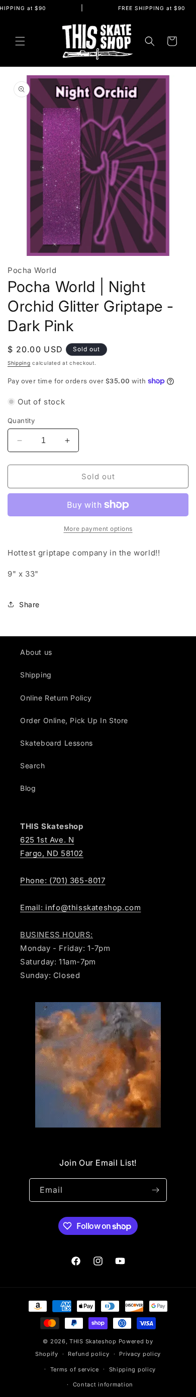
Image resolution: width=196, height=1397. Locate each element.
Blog (28, 788)
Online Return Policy (56, 697)
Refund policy (88, 1353)
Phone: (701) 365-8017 (63, 880)
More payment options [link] (98, 528)
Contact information (103, 1384)
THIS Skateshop (93, 1341)
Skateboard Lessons (56, 743)
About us (36, 652)
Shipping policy (132, 1369)
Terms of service (74, 1369)
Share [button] (29, 604)
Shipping (19, 363)
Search (32, 765)
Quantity (21, 420)
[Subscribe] (155, 1190)
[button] (20, 41)
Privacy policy (140, 1353)
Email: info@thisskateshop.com (80, 907)
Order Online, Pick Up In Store (74, 720)
